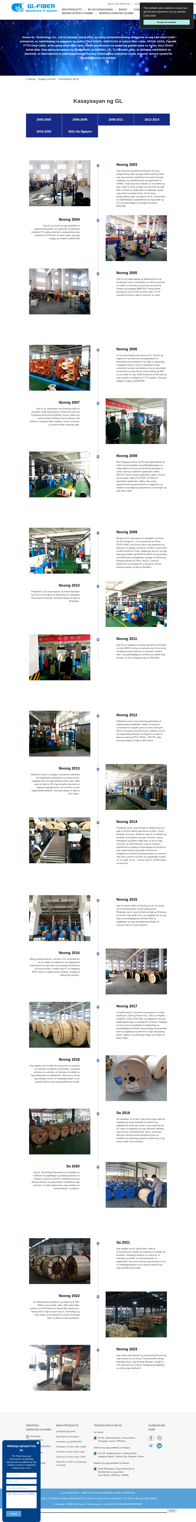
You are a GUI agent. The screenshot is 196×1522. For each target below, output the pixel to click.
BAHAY (42, 1498)
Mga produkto (72, 9)
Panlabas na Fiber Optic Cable (71, 1446)
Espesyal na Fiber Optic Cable (71, 1457)
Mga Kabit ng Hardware (67, 1436)
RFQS (131, 1498)
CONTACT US (119, 1498)
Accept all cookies (166, 22)
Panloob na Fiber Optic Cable (70, 1451)
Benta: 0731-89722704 (119, 4)
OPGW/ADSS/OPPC (66, 1431)
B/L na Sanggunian (100, 9)
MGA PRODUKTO (78, 1498)
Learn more (149, 15)
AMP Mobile (151, 1498)
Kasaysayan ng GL (69, 79)
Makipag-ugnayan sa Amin (116, 13)
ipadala (13, 1514)
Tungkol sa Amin (47, 79)
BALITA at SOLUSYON (99, 1498)
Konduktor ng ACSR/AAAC (69, 1441)
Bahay (123, 9)
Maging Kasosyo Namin (77, 13)
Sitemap (139, 1498)
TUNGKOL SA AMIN (57, 1498)
